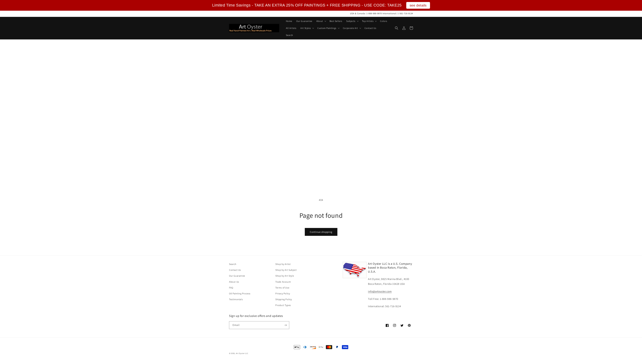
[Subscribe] (285, 325)
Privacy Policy (282, 293)
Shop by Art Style (284, 275)
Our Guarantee (237, 275)
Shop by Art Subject (286, 269)
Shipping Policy (283, 299)
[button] (321, 21)
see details (418, 5)
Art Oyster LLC (242, 353)
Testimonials (236, 299)
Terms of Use (282, 287)
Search (232, 264)
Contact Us (235, 269)
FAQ (231, 287)
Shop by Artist (283, 264)
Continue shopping (321, 231)
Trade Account (283, 281)
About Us (234, 281)
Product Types (283, 305)
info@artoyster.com (380, 291)
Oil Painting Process (239, 293)
